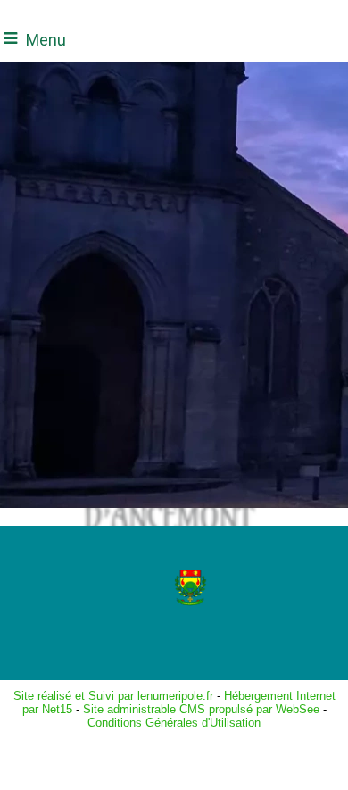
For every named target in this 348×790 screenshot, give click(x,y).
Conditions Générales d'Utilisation (174, 722)
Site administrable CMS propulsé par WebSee (201, 709)
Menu (46, 39)
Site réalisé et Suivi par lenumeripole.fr (113, 696)
